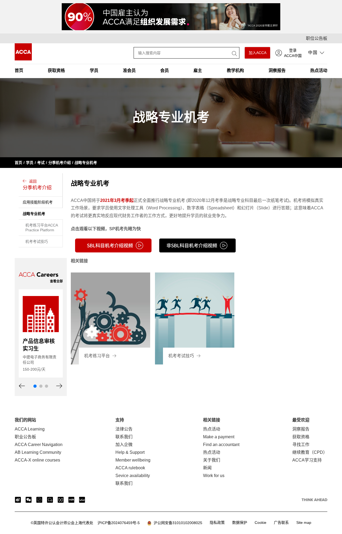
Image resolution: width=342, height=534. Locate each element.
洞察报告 (277, 70)
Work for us (213, 475)
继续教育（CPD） (309, 452)
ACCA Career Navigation (39, 444)
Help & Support (130, 452)
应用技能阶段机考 (38, 202)
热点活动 (318, 70)
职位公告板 (316, 38)
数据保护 (239, 522)
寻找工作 (300, 444)
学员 (94, 70)
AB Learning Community (38, 452)
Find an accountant (221, 444)
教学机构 (235, 70)
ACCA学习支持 (307, 460)
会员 (164, 70)
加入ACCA (257, 53)
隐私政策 (217, 522)
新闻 (207, 468)
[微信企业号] (50, 500)
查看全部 (56, 281)
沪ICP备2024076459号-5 (85, 523)
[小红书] (71, 500)
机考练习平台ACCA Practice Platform (41, 227)
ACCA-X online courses (37, 460)
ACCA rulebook (130, 468)
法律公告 (124, 429)
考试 (41, 162)
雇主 (197, 70)
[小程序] (39, 500)
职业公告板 (25, 437)
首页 (19, 70)
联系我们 (124, 437)
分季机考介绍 (59, 162)
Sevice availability (132, 475)
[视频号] (60, 500)
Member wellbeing (132, 460)
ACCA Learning (30, 429)
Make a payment (218, 437)
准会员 (129, 70)
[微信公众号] (28, 500)
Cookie (260, 522)
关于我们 (211, 460)
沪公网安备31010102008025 (176, 523)
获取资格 (56, 70)
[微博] (18, 500)
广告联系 (281, 522)
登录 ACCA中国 (293, 53)
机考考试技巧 (36, 241)
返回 (37, 184)
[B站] (82, 500)
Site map (303, 522)
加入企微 (124, 444)
